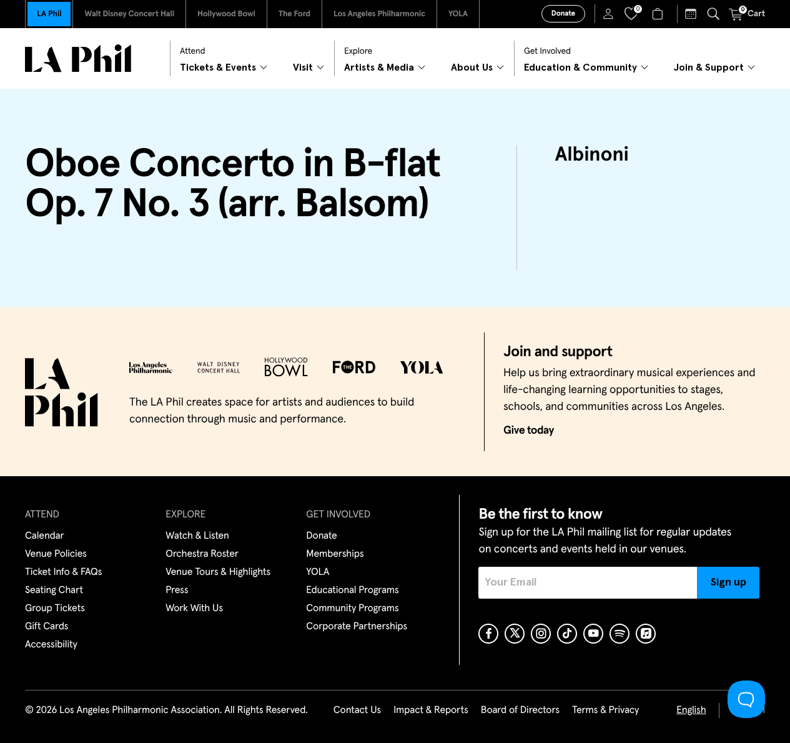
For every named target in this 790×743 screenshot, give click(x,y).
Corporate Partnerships (356, 627)
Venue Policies (56, 554)
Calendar (44, 536)
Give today (528, 430)
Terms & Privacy (605, 711)
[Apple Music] (646, 634)
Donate (563, 13)
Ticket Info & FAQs (63, 572)
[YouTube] (593, 634)
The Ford (294, 14)
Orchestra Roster (202, 554)
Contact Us (357, 711)
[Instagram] (541, 634)
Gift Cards (46, 627)
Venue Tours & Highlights (217, 572)
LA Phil (49, 14)
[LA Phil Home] (78, 58)
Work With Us (194, 609)
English (691, 711)
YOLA (458, 14)
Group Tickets (55, 609)
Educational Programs (352, 591)
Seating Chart (54, 591)
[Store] (659, 14)
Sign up (728, 582)
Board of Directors (520, 711)
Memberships (334, 554)
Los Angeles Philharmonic (379, 14)
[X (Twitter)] (515, 634)
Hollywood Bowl (226, 14)
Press (176, 591)
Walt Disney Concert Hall (129, 14)
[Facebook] (488, 634)
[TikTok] (567, 634)
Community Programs (352, 609)
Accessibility (51, 645)
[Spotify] (620, 634)
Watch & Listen (197, 536)
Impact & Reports (430, 711)
